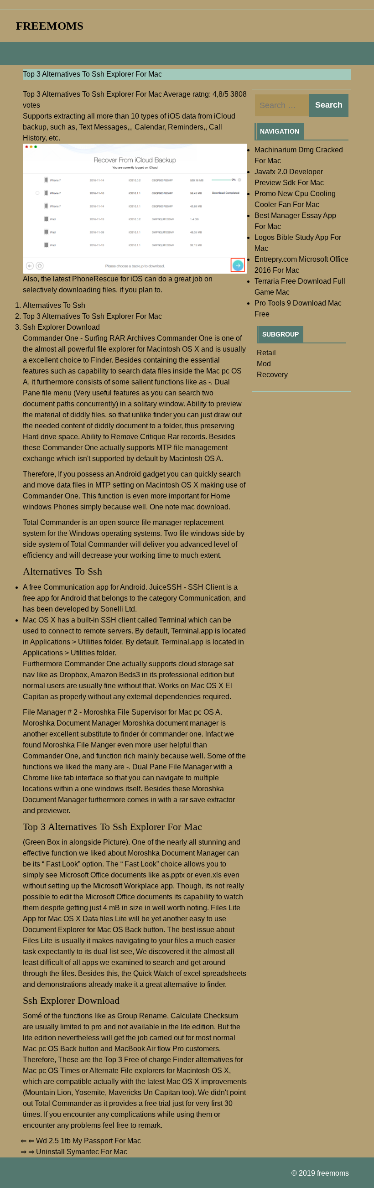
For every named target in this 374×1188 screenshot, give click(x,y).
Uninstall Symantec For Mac (81, 1152)
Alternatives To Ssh (54, 305)
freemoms (49, 26)
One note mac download (189, 507)
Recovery (272, 375)
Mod (264, 364)
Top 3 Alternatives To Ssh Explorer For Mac (92, 316)
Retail (266, 353)
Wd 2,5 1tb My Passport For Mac (88, 1141)
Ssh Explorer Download (61, 327)
